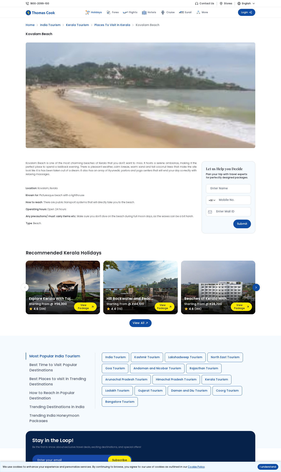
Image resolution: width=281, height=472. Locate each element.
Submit (242, 224)
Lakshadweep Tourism (185, 357)
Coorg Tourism (227, 390)
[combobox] (212, 200)
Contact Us (207, 3)
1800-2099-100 (39, 3)
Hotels (152, 12)
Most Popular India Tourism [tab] (54, 356)
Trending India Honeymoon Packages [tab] (54, 418)
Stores (228, 3)
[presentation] (25, 287)
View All (138, 323)
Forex (115, 12)
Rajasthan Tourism (204, 368)
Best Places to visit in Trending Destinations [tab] (57, 381)
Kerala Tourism (216, 379)
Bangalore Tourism (119, 402)
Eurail (188, 12)
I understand (268, 466)
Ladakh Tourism (117, 390)
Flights (133, 12)
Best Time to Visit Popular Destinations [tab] (53, 367)
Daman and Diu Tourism (189, 390)
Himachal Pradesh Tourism (176, 379)
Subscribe (119, 460)
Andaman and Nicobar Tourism (157, 368)
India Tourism (115, 357)
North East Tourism (225, 357)
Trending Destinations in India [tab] (56, 406)
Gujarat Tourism (150, 390)
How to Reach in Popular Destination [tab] (52, 395)
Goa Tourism (115, 368)
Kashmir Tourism (147, 357)
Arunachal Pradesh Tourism (126, 379)
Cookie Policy (196, 466)
